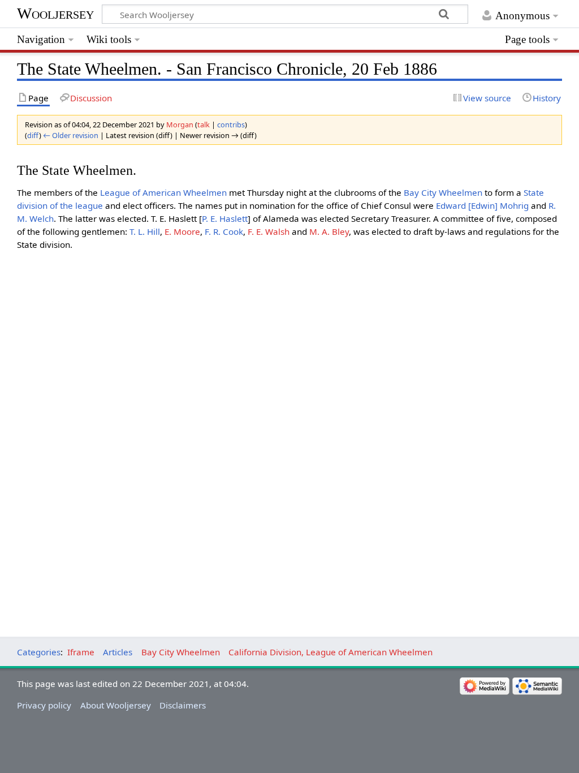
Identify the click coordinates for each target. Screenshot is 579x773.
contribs (231, 124)
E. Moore (182, 231)
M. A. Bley (329, 231)
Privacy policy (44, 705)
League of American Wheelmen (163, 192)
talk (203, 124)
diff (33, 135)
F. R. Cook (224, 231)
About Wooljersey (115, 705)
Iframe (80, 652)
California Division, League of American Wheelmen (330, 652)
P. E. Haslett (225, 218)
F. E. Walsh (269, 231)
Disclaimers (182, 705)
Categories (39, 652)
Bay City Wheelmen (443, 192)
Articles (117, 652)
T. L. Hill (144, 231)
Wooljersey (55, 13)
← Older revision (70, 135)
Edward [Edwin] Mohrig (482, 205)
